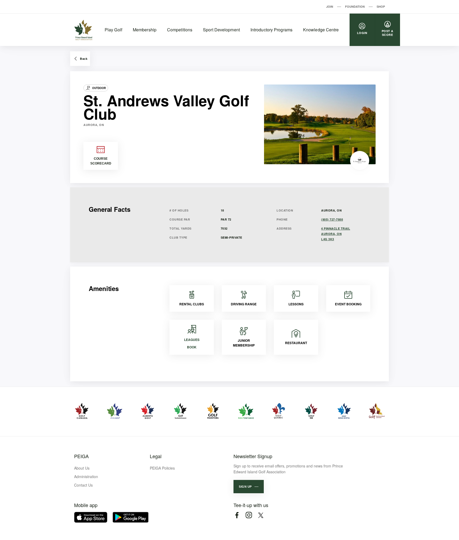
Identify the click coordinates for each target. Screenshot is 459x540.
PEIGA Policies (162, 468)
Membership (144, 30)
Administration (86, 476)
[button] (248, 486)
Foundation (355, 7)
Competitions (179, 30)
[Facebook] (236, 515)
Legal (156, 456)
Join (329, 7)
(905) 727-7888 (332, 219)
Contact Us (83, 485)
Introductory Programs (271, 30)
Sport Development (221, 30)
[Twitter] (260, 515)
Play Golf (113, 30)
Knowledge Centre (321, 30)
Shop (381, 7)
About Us (82, 468)
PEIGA (81, 456)
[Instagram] (248, 515)
